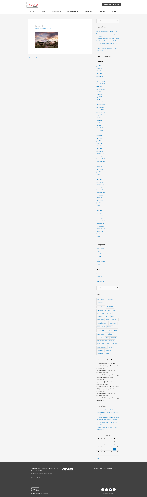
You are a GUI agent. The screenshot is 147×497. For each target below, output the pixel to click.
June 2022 (99, 174)
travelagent (100, 353)
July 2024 (98, 117)
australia (100, 303)
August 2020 (99, 231)
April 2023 (99, 148)
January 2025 (99, 102)
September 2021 (100, 197)
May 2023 (98, 146)
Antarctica (110, 299)
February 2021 (100, 216)
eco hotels (99, 316)
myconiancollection (102, 340)
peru (103, 343)
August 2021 (99, 200)
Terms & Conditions (111, 468)
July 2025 (98, 91)
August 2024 (99, 115)
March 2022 (99, 182)
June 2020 (99, 236)
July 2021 (98, 203)
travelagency (109, 350)
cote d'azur (107, 310)
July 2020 (98, 234)
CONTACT (102, 11)
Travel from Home (101, 259)
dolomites (109, 313)
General (98, 254)
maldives (109, 334)
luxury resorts (100, 334)
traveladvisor (100, 350)
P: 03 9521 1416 (114, 11)
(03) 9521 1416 (38, 471)
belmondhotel (100, 306)
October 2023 (100, 135)
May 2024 (99, 122)
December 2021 (100, 190)
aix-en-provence (101, 299)
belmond (108, 303)
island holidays (102, 323)
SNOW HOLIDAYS (56, 11)
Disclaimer (95, 468)
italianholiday (113, 323)
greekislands (115, 319)
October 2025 (100, 86)
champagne (100, 310)
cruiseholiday (100, 313)
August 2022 (99, 169)
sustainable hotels (101, 347)
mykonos (111, 340)
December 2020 (100, 221)
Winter (98, 264)
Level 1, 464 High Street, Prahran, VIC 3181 (47, 468)
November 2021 (100, 192)
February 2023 (100, 153)
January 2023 (99, 156)
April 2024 (99, 125)
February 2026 (100, 79)
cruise (114, 310)
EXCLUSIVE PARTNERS (72, 11)
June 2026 (99, 68)
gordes (107, 319)
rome (108, 343)
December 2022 (100, 159)
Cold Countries (100, 248)
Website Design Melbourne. (109, 493)
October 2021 (99, 195)
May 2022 (99, 177)
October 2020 (100, 226)
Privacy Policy (102, 468)
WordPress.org (100, 281)
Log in (98, 274)
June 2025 (99, 94)
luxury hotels (113, 330)
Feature (98, 251)
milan (107, 337)
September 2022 (100, 166)
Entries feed (99, 276)
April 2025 (99, 97)
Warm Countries (100, 261)
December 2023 (100, 133)
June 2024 (99, 120)
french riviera (100, 319)
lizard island (101, 330)
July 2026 (98, 66)
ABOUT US (31, 11)
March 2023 (99, 151)
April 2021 (99, 210)
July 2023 (98, 141)
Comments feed (100, 279)
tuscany (107, 353)
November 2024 (100, 107)
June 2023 (99, 143)
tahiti (110, 347)
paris (98, 343)
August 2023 (99, 138)
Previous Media (32, 58)
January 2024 (99, 130)
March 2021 (99, 213)
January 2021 (99, 218)
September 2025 (100, 89)
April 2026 (99, 73)
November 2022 (100, 161)
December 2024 (100, 104)
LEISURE (43, 11)
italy (98, 326)
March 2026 (99, 76)
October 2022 (100, 164)
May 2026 (99, 71)
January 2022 (99, 187)
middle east (100, 337)
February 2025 (100, 99)
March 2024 (99, 128)
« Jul (97, 458)
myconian (113, 337)
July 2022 (98, 172)
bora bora (110, 307)
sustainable (114, 343)
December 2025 (100, 81)
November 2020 (100, 223)
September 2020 (100, 228)
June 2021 (99, 205)
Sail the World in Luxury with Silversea (106, 31)
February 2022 (100, 185)
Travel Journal (90, 11)
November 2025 (100, 84)
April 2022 (99, 179)
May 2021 (98, 208)
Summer (98, 256)
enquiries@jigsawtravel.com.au (43, 473)
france (112, 316)
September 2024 (100, 112)
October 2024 (100, 110)
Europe (107, 316)
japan (103, 326)
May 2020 (99, 239)
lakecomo (109, 326)
